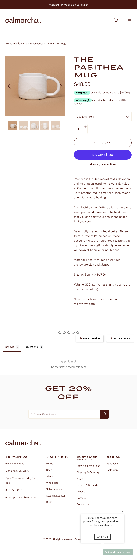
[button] (106, 552)
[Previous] (10, 86)
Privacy (81, 491)
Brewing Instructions (88, 465)
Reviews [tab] (9, 346)
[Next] (59, 86)
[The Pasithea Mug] (12, 125)
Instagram (112, 470)
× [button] (122, 511)
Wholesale (52, 482)
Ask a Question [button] (91, 338)
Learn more (102, 536)
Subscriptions (54, 489)
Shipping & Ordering (88, 472)
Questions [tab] (32, 346)
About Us (51, 476)
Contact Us (83, 504)
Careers (81, 498)
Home (8, 43)
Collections (20, 43)
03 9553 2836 (13, 490)
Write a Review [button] (122, 338)
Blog (49, 502)
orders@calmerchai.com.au (21, 497)
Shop (49, 470)
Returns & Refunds (87, 485)
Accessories (36, 43)
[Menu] (127, 20)
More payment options (103, 164)
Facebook (112, 463)
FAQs (80, 478)
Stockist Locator (55, 495)
